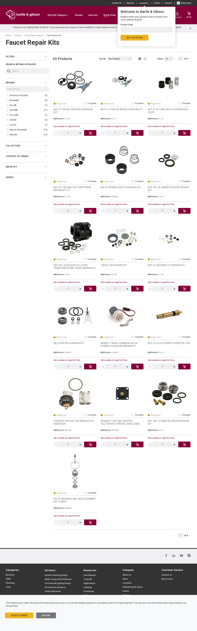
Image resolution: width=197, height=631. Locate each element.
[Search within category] (9, 71)
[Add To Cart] (90, 133)
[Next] (190, 59)
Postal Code (127, 24)
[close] (190, 28)
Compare (92, 103)
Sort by (102, 59)
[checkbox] (7, 95)
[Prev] (176, 59)
